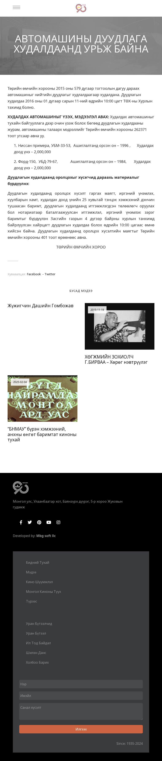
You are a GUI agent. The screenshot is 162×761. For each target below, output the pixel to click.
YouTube (48, 522)
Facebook (21, 522)
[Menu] (16, 7)
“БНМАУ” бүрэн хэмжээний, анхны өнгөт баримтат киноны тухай (42, 434)
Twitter (30, 522)
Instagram (58, 522)
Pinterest (39, 522)
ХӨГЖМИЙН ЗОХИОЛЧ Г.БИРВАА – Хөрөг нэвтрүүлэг (116, 359)
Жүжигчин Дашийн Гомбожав (40, 306)
